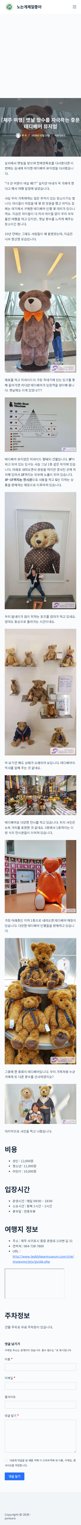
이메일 (10, 1378)
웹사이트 (10, 1397)
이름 (9, 1359)
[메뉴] (74, 7)
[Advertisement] (40, 56)
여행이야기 (59, 135)
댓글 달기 (12, 1416)
